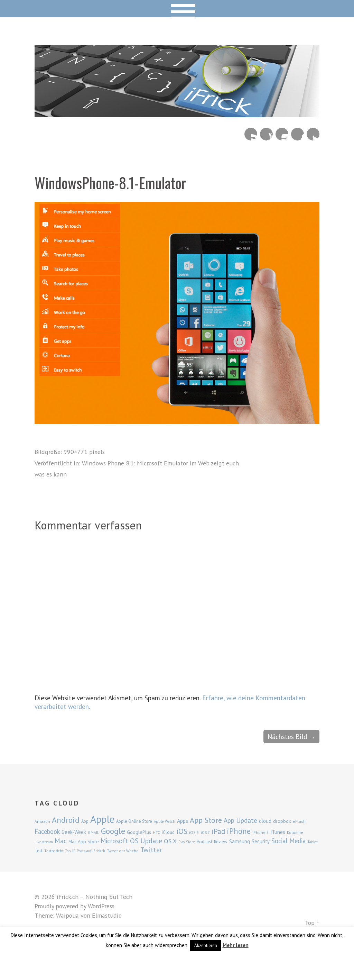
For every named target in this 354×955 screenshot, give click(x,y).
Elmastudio (107, 915)
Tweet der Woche (123, 850)
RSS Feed (250, 134)
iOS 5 (194, 832)
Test (39, 850)
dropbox (282, 821)
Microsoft (114, 841)
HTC (156, 832)
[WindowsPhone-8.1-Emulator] (177, 421)
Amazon (42, 821)
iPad (218, 831)
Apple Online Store (134, 821)
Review (220, 842)
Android (66, 820)
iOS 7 (205, 832)
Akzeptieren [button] (205, 945)
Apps (182, 820)
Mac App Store (83, 841)
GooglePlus (139, 832)
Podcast (204, 841)
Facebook (297, 134)
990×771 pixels (84, 452)
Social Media (288, 841)
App (84, 821)
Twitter (313, 134)
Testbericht (54, 850)
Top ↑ (312, 923)
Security (261, 841)
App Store (206, 820)
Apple (102, 819)
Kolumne (295, 832)
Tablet (312, 841)
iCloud (168, 832)
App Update (240, 820)
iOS (181, 831)
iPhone (239, 831)
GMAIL (93, 832)
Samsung (239, 841)
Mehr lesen (236, 945)
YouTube (266, 134)
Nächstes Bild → (291, 736)
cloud (265, 820)
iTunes (278, 831)
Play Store (186, 841)
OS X (170, 841)
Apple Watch (164, 821)
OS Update (146, 840)
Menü (177, 8)
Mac (61, 840)
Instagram (282, 134)
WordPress (101, 906)
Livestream (44, 841)
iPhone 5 (260, 832)
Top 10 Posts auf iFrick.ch (85, 850)
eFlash (299, 821)
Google (113, 831)
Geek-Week (74, 832)
